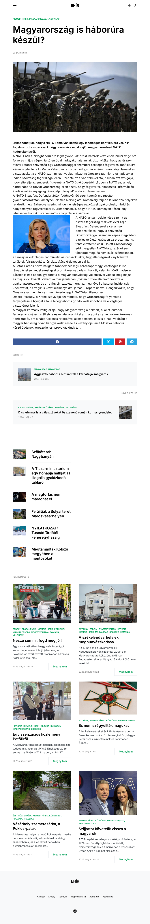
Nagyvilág (53, 19)
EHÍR (75, 5)
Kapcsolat (108, 896)
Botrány (83, 629)
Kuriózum (55, 726)
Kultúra (44, 726)
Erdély (16, 629)
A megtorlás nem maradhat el (46, 496)
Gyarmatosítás (107, 629)
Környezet (55, 815)
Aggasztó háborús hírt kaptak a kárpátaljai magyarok (71, 374)
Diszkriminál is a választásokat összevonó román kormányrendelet (65, 412)
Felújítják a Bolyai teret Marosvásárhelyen (51, 513)
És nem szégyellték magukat (104, 725)
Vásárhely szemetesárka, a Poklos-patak (36, 826)
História (121, 629)
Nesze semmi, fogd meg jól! (37, 640)
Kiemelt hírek (20, 19)
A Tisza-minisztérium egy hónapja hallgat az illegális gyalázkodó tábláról (50, 475)
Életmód (17, 815)
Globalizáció (29, 629)
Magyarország (37, 19)
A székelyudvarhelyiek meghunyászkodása (99, 639)
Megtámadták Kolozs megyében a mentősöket (49, 554)
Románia (60, 407)
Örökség (114, 632)
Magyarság (40, 369)
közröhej (59, 629)
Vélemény (71, 407)
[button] (14, 5)
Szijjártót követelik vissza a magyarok (102, 831)
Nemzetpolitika (40, 632)
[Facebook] (75, 911)
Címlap (41, 896)
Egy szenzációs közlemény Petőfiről (36, 736)
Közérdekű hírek (44, 407)
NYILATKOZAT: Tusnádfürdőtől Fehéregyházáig (45, 533)
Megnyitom (60, 666)
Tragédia (29, 819)
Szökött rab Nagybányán (42, 454)
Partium (63, 896)
